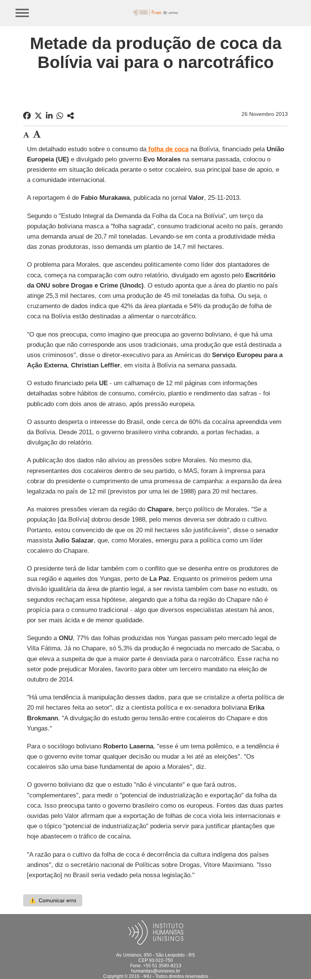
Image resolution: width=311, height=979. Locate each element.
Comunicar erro (52, 900)
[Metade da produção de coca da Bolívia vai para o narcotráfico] (70, 116)
